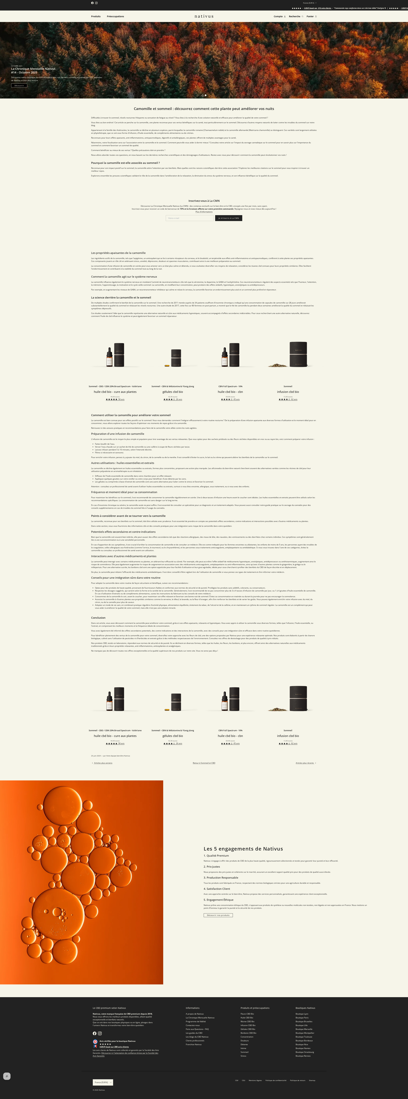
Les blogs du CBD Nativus (197, 1036)
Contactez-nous (193, 1025)
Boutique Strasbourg (305, 1052)
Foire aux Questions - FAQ (197, 1029)
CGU (243, 1080)
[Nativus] (204, 16)
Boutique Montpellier (305, 1033)
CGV (236, 1080)
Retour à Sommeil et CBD (204, 763)
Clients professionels (195, 1040)
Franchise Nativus (194, 1044)
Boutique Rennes (303, 1056)
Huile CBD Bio (247, 1017)
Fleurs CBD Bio (247, 1013)
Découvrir (19, 85)
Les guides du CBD (194, 1033)
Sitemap (312, 1080)
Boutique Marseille (304, 1029)
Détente (244, 1044)
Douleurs (245, 1040)
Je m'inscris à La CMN (229, 218)
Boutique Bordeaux (304, 1040)
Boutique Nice (302, 1044)
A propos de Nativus (195, 1013)
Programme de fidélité (196, 1021)
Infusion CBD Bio (248, 1025)
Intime (243, 1048)
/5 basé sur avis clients (281, 8)
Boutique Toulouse (304, 1036)
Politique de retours (297, 1080)
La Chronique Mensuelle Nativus (200, 1017)
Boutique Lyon (302, 1013)
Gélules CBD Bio (248, 1029)
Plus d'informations (204, 211)
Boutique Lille (302, 1025)
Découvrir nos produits (218, 915)
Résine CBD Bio (247, 1021)
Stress (243, 1056)
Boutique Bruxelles (304, 1021)
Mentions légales (255, 1080)
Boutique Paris (302, 1017)
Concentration (247, 1036)
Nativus (102, 1090)
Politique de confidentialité (276, 1080)
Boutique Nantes (303, 1048)
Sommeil (244, 1052)
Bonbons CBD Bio (248, 1033)
